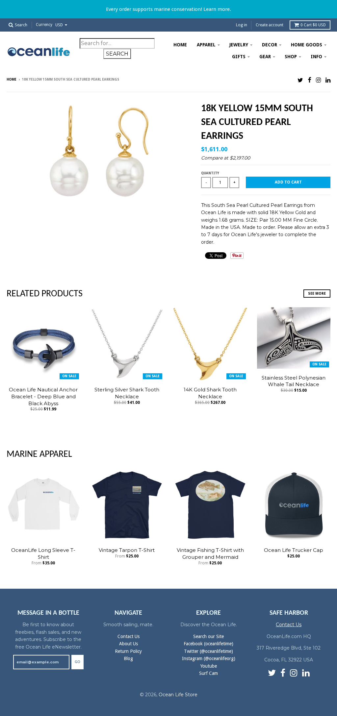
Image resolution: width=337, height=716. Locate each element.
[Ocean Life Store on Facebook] (309, 80)
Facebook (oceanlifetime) (208, 643)
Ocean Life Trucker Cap (293, 550)
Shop (291, 56)
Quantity (210, 173)
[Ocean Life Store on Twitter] (300, 80)
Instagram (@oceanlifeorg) (208, 658)
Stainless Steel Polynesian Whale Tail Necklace (293, 381)
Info (316, 56)
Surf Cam (208, 673)
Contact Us (128, 636)
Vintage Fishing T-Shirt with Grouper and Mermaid (210, 553)
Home (180, 44)
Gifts (239, 56)
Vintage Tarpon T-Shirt (127, 550)
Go (77, 662)
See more (317, 293)
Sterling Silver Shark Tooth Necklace (126, 393)
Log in (241, 25)
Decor (269, 44)
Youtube (208, 666)
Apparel (206, 44)
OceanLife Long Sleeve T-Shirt (43, 553)
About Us (128, 643)
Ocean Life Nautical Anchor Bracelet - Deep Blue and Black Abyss (43, 396)
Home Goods (306, 44)
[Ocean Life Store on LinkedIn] (327, 80)
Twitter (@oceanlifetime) (208, 651)
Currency (44, 25)
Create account (269, 25)
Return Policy (128, 651)
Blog (128, 658)
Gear (265, 56)
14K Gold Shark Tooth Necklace (210, 393)
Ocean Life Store (178, 695)
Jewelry (238, 44)
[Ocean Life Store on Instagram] (318, 80)
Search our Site (208, 636)
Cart (313, 25)
